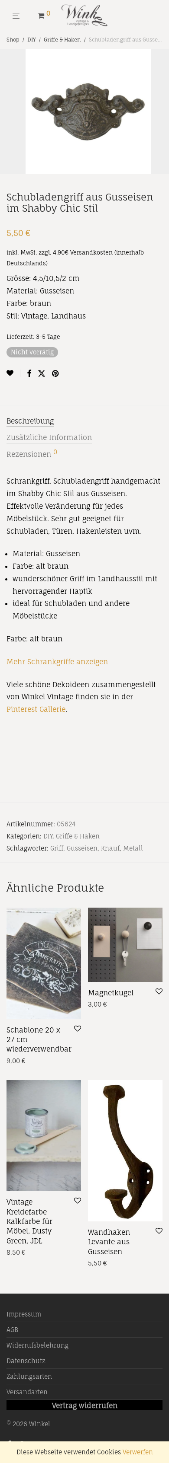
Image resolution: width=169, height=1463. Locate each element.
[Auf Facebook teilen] (29, 374)
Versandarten (27, 1392)
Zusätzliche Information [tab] (49, 437)
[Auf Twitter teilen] (42, 374)
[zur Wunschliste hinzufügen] (13, 373)
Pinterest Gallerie (35, 709)
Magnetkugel (110, 992)
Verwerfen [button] (138, 1452)
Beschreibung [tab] (30, 421)
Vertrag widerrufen (84, 1405)
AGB (12, 1329)
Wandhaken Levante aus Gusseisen (109, 1242)
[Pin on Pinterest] (56, 374)
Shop (13, 39)
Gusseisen (82, 848)
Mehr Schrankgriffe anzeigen (57, 661)
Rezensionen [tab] (31, 454)
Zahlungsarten (29, 1376)
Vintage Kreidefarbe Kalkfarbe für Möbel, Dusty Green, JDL (29, 1221)
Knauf (110, 848)
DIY (31, 39)
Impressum (23, 1314)
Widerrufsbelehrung (37, 1345)
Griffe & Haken (62, 39)
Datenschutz (26, 1360)
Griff (56, 848)
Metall (133, 848)
